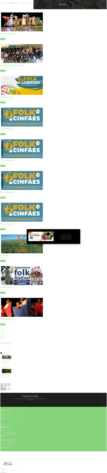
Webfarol (16, 469)
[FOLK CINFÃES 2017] (22, 85)
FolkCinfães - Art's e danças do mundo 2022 (6, 354)
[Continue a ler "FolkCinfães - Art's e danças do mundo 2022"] (6, 357)
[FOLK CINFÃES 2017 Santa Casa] (22, 53)
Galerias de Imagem (11, 99)
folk (9, 384)
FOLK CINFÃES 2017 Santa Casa (11, 65)
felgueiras (9, 383)
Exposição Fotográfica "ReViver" (6, 367)
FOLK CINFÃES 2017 (7, 97)
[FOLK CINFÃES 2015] (22, 275)
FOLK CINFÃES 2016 (7, 128)
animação (2, 383)
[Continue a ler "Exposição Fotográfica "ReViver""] (6, 371)
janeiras (2, 387)
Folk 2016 (4, 255)
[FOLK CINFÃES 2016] (22, 117)
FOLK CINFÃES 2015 (7, 287)
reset (4, 468)
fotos (2, 385)
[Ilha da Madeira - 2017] (22, 21)
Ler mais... (2, 70)
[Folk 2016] (22, 243)
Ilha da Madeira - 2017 (8, 33)
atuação (5, 383)
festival (2, 384)
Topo (1, 468)
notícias (3, 388)
